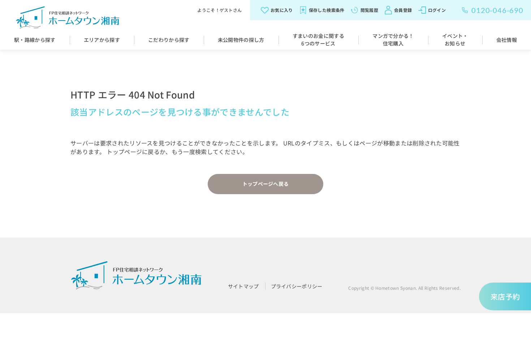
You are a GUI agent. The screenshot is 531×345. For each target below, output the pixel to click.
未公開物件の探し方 (241, 39)
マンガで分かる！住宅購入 (393, 39)
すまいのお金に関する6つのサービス (318, 39)
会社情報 (506, 39)
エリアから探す (102, 39)
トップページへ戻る (265, 183)
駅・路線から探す (35, 39)
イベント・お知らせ (455, 39)
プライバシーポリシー (297, 286)
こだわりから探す (169, 39)
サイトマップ (243, 286)
